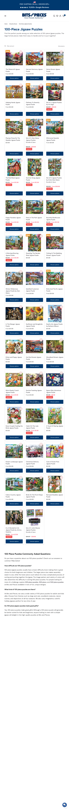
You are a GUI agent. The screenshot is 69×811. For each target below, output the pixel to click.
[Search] (54, 16)
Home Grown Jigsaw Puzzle (53, 70)
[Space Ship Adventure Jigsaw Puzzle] (55, 380)
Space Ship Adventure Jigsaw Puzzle (53, 391)
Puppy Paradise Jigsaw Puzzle (13, 219)
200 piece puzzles (31, 582)
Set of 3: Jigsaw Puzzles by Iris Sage (54, 103)
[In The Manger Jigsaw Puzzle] (14, 313)
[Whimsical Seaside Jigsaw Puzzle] (55, 127)
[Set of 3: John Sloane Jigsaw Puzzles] (34, 517)
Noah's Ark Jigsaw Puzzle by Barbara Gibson (54, 325)
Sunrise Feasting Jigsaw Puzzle (34, 391)
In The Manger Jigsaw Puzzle (13, 325)
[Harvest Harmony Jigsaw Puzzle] (34, 58)
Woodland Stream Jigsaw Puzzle (54, 358)
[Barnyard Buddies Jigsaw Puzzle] (55, 484)
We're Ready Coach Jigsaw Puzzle (12, 391)
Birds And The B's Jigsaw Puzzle (54, 290)
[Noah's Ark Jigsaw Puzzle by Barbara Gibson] (55, 313)
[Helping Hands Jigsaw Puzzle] (14, 92)
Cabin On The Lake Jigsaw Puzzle (32, 427)
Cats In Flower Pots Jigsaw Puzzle (52, 463)
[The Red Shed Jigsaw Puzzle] (14, 167)
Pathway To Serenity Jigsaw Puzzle (32, 103)
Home (5, 23)
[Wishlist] (57, 16)
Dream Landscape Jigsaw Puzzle (14, 463)
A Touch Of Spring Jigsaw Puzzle (54, 427)
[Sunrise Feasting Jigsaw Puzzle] (34, 380)
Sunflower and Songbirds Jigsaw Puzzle (34, 325)
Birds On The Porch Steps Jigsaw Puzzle (34, 496)
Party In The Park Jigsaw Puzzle (34, 219)
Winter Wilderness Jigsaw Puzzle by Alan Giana (13, 291)
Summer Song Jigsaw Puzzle (33, 179)
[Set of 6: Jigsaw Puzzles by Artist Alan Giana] (55, 167)
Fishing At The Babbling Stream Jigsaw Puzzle (54, 254)
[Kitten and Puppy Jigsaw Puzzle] (14, 346)
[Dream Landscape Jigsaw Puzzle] (14, 451)
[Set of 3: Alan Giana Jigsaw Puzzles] (34, 127)
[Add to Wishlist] (21, 52)
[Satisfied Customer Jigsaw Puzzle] (34, 278)
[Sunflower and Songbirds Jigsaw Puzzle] (34, 313)
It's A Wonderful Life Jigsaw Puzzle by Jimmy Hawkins (13, 530)
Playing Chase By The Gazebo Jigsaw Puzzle (13, 139)
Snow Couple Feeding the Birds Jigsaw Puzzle (14, 427)
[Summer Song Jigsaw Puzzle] (34, 167)
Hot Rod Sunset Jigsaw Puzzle (33, 358)
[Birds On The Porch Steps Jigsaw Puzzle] (34, 484)
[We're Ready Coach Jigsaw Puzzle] (14, 380)
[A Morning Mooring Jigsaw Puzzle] (14, 242)
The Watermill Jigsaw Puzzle (13, 70)
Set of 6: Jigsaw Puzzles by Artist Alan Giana (54, 180)
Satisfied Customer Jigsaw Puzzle (32, 290)
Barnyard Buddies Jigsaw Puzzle (54, 496)
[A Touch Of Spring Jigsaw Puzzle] (55, 415)
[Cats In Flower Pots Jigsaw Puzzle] (55, 451)
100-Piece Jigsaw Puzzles (25, 23)
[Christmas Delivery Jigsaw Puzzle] (34, 451)
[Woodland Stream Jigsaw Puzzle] (55, 346)
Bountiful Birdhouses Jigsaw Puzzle (53, 219)
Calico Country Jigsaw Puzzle (13, 496)
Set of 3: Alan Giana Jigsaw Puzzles (32, 140)
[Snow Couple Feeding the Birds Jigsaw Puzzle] (14, 415)
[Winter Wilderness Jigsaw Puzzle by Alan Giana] (14, 278)
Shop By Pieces (13, 23)
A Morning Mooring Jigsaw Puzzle (12, 254)
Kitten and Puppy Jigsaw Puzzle (14, 358)
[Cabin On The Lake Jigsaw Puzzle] (34, 415)
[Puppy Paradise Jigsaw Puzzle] (14, 207)
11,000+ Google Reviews (39, 7)
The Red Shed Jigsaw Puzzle (13, 179)
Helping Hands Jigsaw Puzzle (13, 103)
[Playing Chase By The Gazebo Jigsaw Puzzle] (14, 127)
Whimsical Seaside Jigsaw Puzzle (52, 139)
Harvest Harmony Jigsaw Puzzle (34, 70)
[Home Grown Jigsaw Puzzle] (55, 58)
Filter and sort (10, 46)
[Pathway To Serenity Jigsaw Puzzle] (34, 92)
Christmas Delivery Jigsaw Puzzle (32, 463)
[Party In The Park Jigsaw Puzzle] (34, 207)
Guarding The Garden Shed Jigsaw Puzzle (33, 254)
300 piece (42, 582)
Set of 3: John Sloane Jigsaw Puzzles (33, 530)
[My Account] (60, 16)
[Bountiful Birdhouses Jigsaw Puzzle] (55, 207)
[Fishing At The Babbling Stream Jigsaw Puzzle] (55, 242)
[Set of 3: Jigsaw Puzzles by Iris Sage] (55, 92)
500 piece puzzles (57, 582)
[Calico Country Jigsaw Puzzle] (14, 484)
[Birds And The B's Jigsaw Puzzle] (55, 278)
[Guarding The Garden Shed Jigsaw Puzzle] (34, 242)
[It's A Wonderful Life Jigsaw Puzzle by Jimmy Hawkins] (14, 517)
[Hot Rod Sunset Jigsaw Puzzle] (34, 346)
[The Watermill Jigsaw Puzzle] (14, 58)
